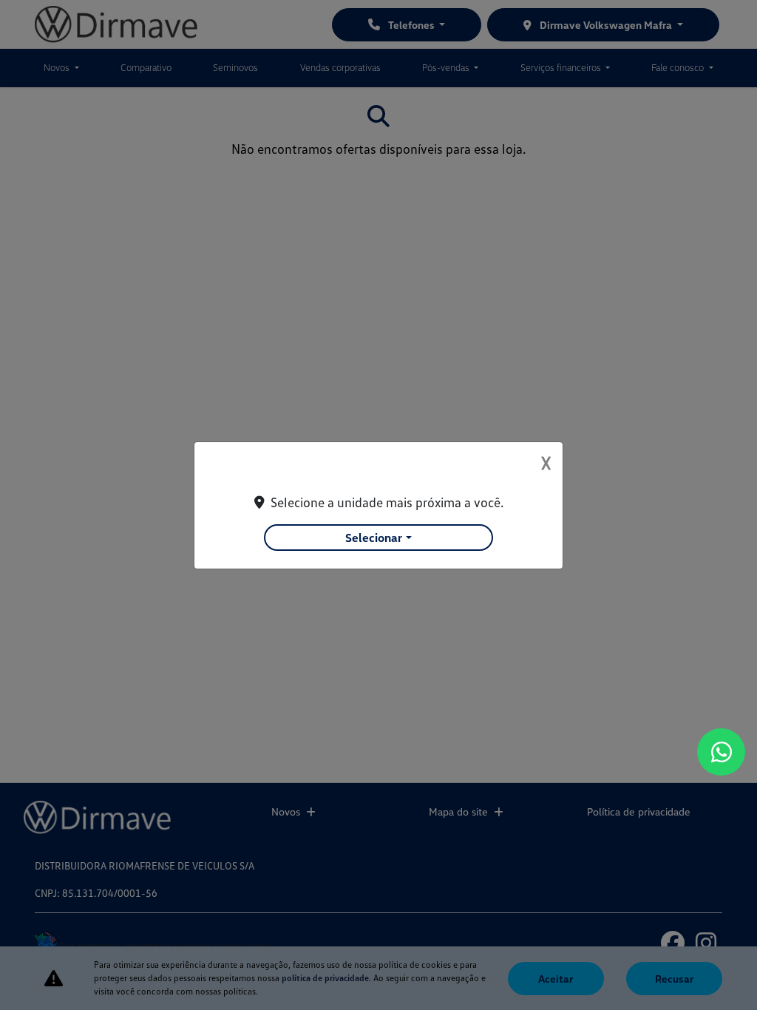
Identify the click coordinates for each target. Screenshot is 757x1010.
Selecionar (373, 537)
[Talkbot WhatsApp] (721, 752)
